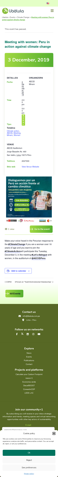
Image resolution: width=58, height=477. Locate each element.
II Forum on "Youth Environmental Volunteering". (33, 282)
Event (23, 119)
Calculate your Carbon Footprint (29, 374)
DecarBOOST (29, 385)
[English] (48, 3)
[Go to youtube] (38, 334)
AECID (10, 133)
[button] (54, 433)
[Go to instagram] (33, 334)
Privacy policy (29, 474)
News (29, 353)
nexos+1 (29, 378)
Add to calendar (18, 270)
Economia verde (29, 382)
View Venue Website (30, 166)
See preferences (29, 467)
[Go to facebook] (16, 334)
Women (17, 135)
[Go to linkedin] (27, 334)
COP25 (9, 282)
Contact (29, 364)
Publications (29, 360)
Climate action (13, 131)
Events (29, 357)
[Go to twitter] (22, 333)
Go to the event (42, 229)
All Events (15, 293)
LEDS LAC (29, 393)
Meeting (17, 133)
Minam (10, 135)
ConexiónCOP (29, 389)
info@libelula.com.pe (31, 316)
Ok (29, 452)
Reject (29, 460)
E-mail (28, 425)
